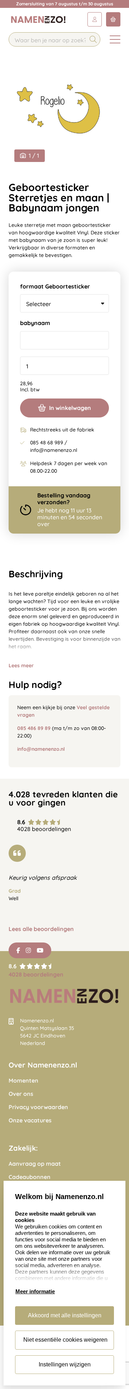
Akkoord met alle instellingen (64, 1315)
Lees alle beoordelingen (41, 929)
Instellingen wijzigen (65, 1364)
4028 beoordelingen (36, 974)
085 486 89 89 (34, 728)
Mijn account (94, 19)
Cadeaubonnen (30, 1177)
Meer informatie (35, 1291)
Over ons (21, 1093)
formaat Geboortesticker (55, 286)
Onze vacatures (30, 1120)
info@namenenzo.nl (41, 749)
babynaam (35, 323)
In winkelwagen (70, 407)
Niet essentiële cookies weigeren (65, 1340)
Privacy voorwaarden (38, 1107)
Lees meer (21, 665)
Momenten (23, 1080)
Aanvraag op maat (35, 1163)
